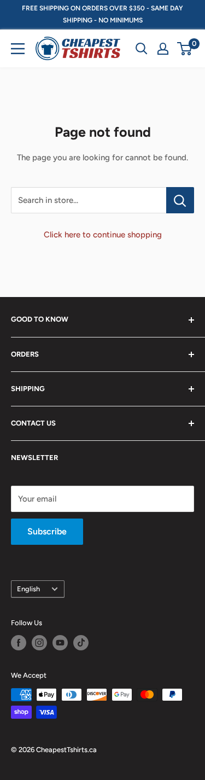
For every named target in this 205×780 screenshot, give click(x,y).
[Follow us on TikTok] (81, 642)
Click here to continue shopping (103, 235)
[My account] (162, 49)
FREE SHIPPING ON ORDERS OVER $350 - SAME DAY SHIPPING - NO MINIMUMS (102, 14)
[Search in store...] (180, 200)
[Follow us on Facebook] (18, 642)
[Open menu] (18, 48)
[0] (185, 48)
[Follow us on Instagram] (39, 642)
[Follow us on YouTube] (60, 642)
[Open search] (142, 49)
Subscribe (47, 531)
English (28, 589)
